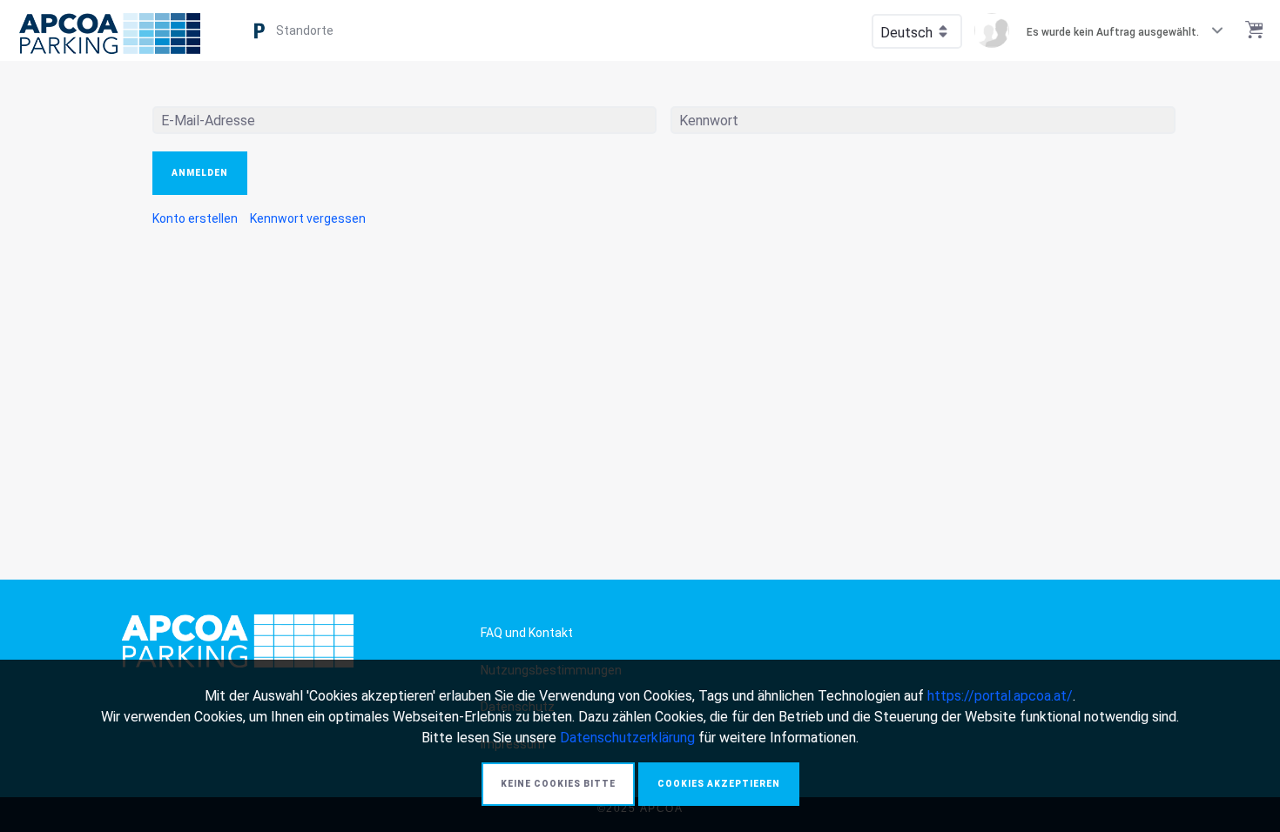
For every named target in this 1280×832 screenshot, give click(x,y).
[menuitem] (195, 218)
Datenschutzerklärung (627, 737)
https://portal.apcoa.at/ (1000, 696)
